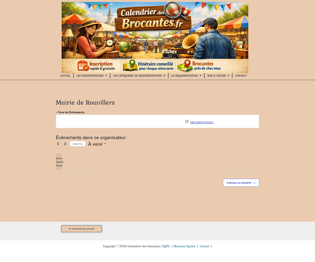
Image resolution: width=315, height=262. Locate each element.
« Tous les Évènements (70, 112)
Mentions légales (184, 246)
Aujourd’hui (78, 143)
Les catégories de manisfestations (137, 76)
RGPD (166, 246)
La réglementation (184, 76)
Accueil (65, 76)
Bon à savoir (216, 76)
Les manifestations (90, 76)
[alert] (59, 162)
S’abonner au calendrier (239, 182)
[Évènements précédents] (58, 143)
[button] (81, 228)
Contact (241, 76)
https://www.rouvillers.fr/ (201, 121)
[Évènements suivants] (65, 143)
